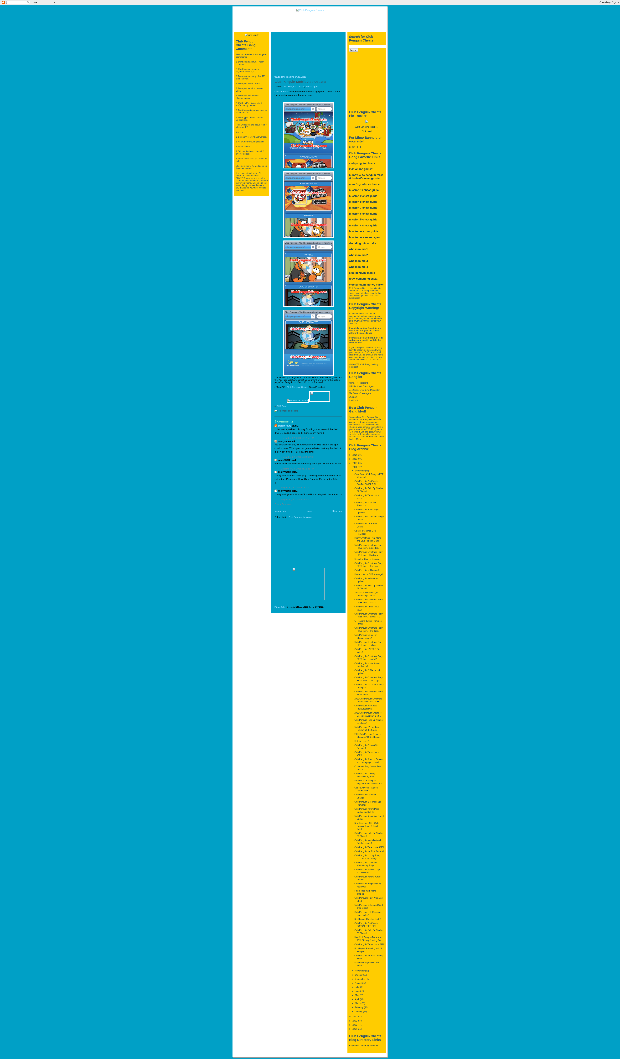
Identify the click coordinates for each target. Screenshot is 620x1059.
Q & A (373, 243)
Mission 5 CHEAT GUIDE (363, 219)
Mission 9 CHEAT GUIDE (363, 196)
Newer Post (280, 511)
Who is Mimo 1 (358, 249)
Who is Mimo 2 (358, 255)
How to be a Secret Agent (365, 237)
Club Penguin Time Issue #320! (369, 847)
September (360, 979)
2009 (355, 1021)
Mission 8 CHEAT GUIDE (363, 201)
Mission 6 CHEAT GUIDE (363, 213)
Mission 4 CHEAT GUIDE (363, 225)
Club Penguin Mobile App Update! (300, 81)
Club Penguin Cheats (293, 86)
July (357, 987)
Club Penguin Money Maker (366, 284)
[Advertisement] (310, 21)
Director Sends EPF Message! (368, 574)
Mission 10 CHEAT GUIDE (364, 190)
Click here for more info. (367, 436)
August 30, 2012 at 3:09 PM (295, 487)
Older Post (336, 511)
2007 (355, 1029)
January (359, 1011)
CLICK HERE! (355, 147)
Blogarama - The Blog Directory (363, 1045)
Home (309, 511)
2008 (355, 1025)
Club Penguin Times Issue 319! (369, 944)
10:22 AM (282, 406)
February (359, 1007)
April (357, 999)
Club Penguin (281, 91)
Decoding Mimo (359, 243)
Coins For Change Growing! (367, 559)
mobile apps (311, 86)
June (357, 991)
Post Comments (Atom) (300, 517)
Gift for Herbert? (361, 741)
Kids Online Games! (361, 169)
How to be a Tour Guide (363, 231)
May (357, 995)
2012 (355, 463)
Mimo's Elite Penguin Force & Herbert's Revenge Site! (366, 176)
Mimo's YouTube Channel (364, 184)
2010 (355, 1016)
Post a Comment (283, 504)
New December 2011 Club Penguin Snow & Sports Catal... (366, 826)
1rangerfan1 (284, 425)
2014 (355, 455)
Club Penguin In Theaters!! (366, 570)
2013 (355, 459)
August (358, 983)
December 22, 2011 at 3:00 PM (297, 457)
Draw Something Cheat (363, 278)
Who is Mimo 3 (358, 260)
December (360, 471)
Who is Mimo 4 (358, 266)
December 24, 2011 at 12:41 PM (297, 469)
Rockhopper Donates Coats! (367, 919)
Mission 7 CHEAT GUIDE (363, 207)
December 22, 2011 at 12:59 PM (297, 438)
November (360, 971)
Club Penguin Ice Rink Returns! (369, 851)
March (358, 1003)
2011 (355, 467)
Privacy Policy (280, 607)
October (359, 975)
